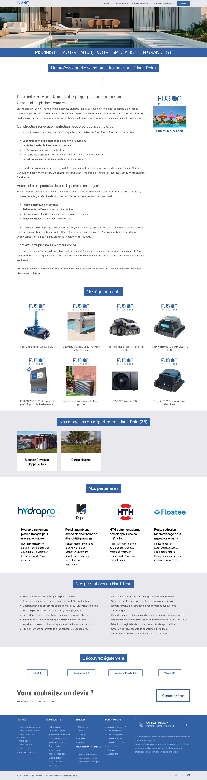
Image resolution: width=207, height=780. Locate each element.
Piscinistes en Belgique (88, 761)
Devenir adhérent (115, 738)
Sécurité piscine (56, 742)
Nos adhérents (114, 730)
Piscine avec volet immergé (26, 735)
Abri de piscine (55, 746)
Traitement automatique (60, 734)
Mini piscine (24, 741)
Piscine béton (25, 744)
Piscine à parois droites (29, 730)
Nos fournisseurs (115, 734)
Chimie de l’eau (56, 758)
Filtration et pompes (58, 730)
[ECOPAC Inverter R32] (125, 376)
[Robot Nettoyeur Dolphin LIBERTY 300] (169, 322)
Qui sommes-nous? (117, 727)
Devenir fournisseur (116, 742)
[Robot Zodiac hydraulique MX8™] (37, 322)
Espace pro (113, 754)
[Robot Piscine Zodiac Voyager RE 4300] (125, 322)
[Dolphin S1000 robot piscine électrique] (169, 376)
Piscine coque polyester (30, 727)
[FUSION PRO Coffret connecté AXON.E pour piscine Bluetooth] (37, 376)
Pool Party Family (27, 752)
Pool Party (24, 748)
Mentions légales (41, 776)
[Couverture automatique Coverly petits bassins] (81, 322)
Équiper (81, 742)
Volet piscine (54, 750)
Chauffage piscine (57, 738)
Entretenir (82, 738)
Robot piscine (55, 727)
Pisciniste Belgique (70, 776)
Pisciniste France (55, 776)
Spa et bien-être (56, 765)
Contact (111, 750)
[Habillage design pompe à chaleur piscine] (81, 376)
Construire (83, 727)
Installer (81, 730)
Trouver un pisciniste (87, 754)
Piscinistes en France (87, 758)
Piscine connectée (57, 761)
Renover (82, 734)
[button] (37, 672)
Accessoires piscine (58, 754)
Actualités (112, 746)
